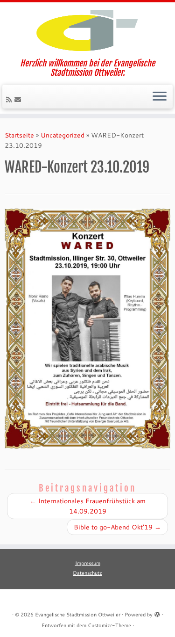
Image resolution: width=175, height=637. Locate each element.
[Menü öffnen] (160, 97)
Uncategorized (62, 135)
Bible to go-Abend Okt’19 (117, 527)
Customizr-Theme (109, 625)
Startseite (19, 135)
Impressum (87, 563)
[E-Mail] (19, 99)
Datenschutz (87, 573)
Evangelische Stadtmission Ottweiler (77, 614)
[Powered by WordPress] (157, 612)
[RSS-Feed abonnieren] (10, 99)
